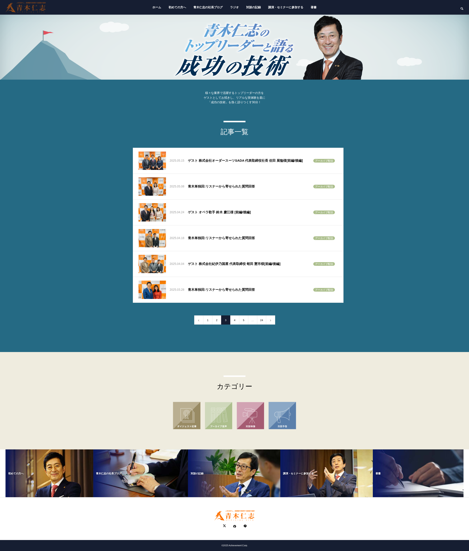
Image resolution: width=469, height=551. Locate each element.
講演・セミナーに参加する (285, 7)
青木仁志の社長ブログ (208, 7)
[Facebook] (234, 526)
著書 (314, 7)
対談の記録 (253, 7)
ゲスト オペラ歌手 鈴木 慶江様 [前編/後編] (219, 212)
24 (261, 320)
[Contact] (244, 526)
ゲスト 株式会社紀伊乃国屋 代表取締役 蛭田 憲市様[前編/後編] (234, 264)
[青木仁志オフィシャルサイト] (25, 7)
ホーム (156, 7)
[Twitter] (224, 526)
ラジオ (234, 7)
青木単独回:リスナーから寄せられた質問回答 (221, 186)
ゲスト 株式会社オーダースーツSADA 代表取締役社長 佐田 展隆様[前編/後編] (245, 160)
